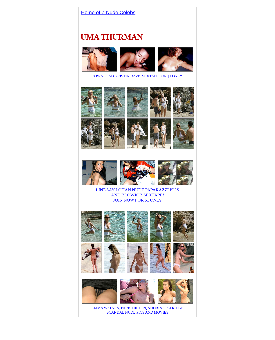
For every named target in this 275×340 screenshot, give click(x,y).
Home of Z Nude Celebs (108, 12)
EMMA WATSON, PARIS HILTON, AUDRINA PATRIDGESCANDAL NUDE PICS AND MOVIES (137, 310)
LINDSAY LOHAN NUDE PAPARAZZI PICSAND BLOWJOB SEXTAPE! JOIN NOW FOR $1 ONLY (137, 194)
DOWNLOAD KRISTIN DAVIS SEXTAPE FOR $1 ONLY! (137, 76)
